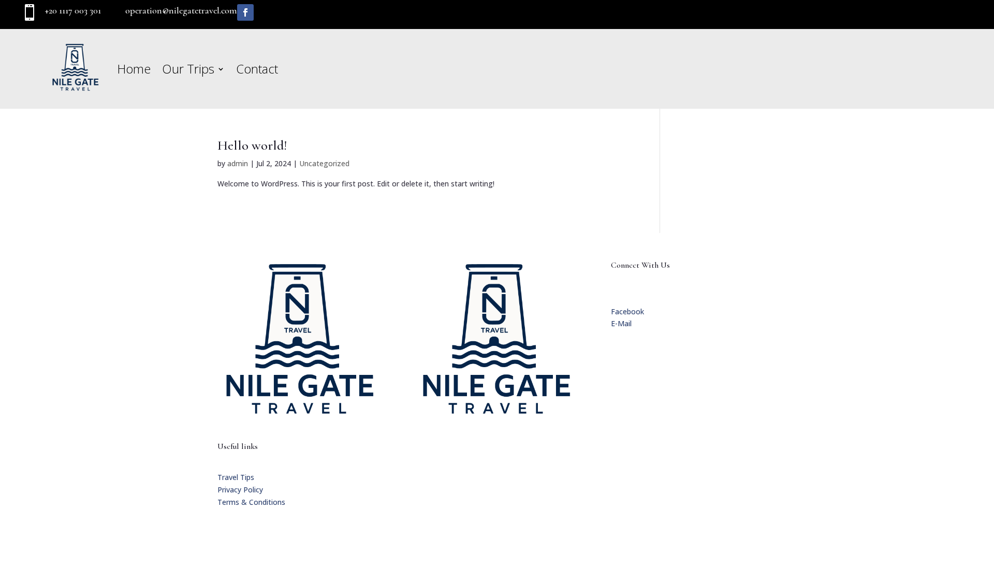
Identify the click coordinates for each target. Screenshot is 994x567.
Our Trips (188, 68)
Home (134, 68)
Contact (257, 68)
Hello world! (252, 145)
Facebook (627, 311)
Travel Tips (235, 477)
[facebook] (245, 12)
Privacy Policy (240, 490)
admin (237, 163)
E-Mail (621, 323)
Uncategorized (324, 163)
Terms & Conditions (251, 502)
